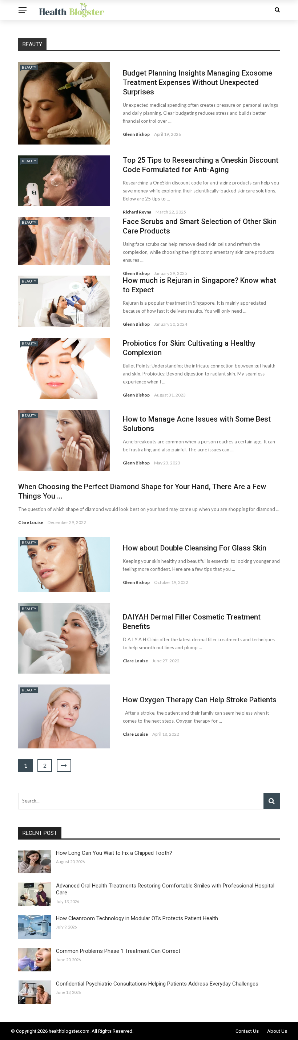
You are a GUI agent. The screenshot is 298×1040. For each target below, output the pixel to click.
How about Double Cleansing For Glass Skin (194, 548)
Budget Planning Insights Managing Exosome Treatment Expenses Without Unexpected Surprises (197, 82)
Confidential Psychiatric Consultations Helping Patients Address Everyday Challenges (157, 983)
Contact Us (247, 1031)
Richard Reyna (137, 212)
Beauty (29, 67)
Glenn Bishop (136, 134)
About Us (277, 1031)
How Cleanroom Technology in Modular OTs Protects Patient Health (137, 918)
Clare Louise (30, 522)
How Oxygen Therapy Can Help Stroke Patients (200, 699)
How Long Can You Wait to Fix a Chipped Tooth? (114, 853)
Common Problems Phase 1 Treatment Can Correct (118, 951)
